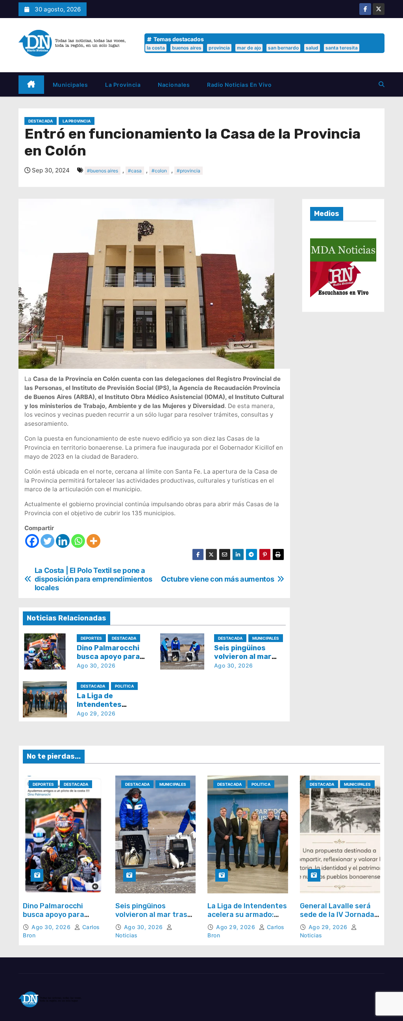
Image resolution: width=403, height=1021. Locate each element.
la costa (156, 48)
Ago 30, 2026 (96, 665)
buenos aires (187, 48)
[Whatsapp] (78, 541)
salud (312, 48)
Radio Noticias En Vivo (239, 84)
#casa (135, 171)
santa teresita (341, 48)
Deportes (91, 638)
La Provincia (122, 84)
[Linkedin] (63, 541)
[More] (93, 541)
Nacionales (174, 84)
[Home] (31, 84)
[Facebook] (32, 541)
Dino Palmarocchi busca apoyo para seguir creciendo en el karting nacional (61, 919)
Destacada (40, 121)
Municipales (70, 84)
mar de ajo (249, 48)
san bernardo (283, 48)
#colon (159, 171)
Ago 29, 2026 (96, 713)
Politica (124, 686)
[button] (382, 84)
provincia (219, 48)
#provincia (188, 171)
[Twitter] (47, 541)
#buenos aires (102, 171)
